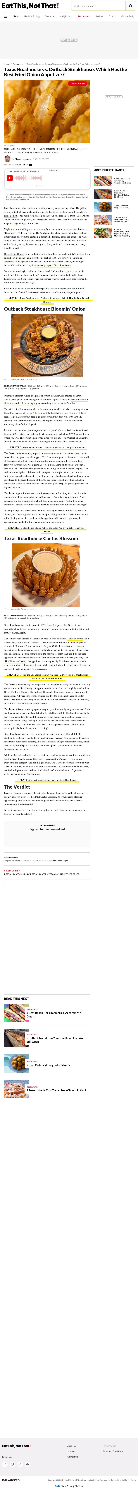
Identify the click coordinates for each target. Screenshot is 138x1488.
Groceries (50, 16)
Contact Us (72, 1456)
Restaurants (84, 16)
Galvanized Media (67, 1480)
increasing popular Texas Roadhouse (53, 265)
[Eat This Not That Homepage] (30, 6)
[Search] (130, 6)
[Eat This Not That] (47, 825)
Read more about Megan (58, 860)
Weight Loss (66, 16)
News (16, 16)
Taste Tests (72, 874)
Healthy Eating (32, 16)
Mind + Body (127, 16)
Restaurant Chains (16, 874)
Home (6, 64)
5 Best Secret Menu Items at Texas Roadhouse (54, 779)
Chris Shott (22, 165)
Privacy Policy (109, 1445)
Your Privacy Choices (72, 1486)
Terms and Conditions (113, 1451)
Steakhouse (55, 874)
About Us (71, 1445)
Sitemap (71, 1451)
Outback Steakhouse (14, 253)
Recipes (99, 16)
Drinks (112, 16)
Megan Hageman (23, 159)
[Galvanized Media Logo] (11, 1480)
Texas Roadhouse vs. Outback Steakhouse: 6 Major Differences (54, 447)
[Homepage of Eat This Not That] (16, 1446)
